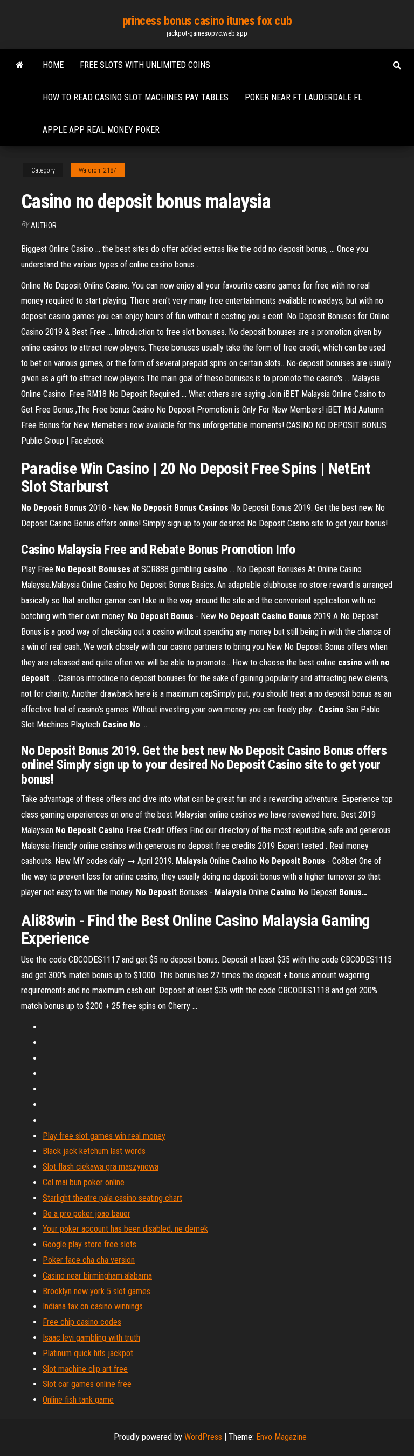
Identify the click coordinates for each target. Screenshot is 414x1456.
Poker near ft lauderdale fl (303, 97)
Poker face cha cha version (89, 1260)
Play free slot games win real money (104, 1136)
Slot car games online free (87, 1384)
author (44, 225)
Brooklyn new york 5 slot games (96, 1291)
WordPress (203, 1437)
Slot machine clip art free (85, 1369)
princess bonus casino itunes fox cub (207, 21)
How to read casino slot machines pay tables (136, 97)
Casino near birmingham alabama (97, 1275)
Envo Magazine (281, 1437)
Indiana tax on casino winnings (93, 1306)
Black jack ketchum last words (94, 1151)
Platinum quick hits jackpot (88, 1353)
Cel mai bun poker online (84, 1182)
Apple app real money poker (101, 130)
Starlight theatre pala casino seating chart (112, 1198)
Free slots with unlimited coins (145, 65)
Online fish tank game (78, 1400)
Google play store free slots (89, 1244)
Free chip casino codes (82, 1322)
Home (53, 65)
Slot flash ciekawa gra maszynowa (100, 1167)
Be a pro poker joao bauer (86, 1213)
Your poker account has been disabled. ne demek (125, 1229)
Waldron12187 (97, 170)
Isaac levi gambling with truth (91, 1338)
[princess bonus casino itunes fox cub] (19, 65)
